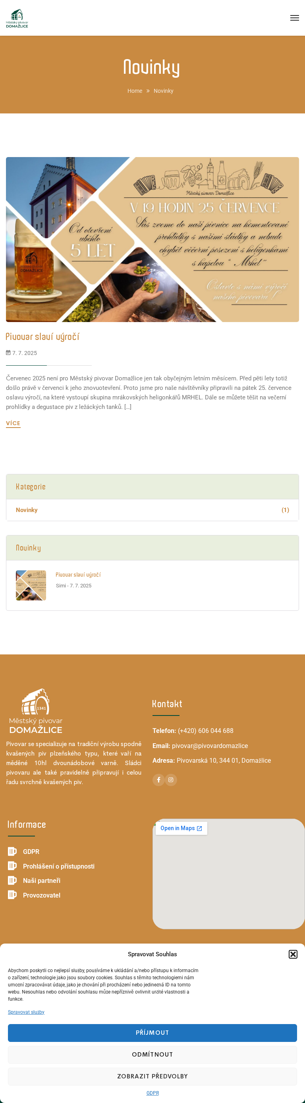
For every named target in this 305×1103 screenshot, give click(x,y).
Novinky (152, 510)
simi (61, 586)
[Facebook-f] (158, 780)
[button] (293, 954)
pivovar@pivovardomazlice (210, 746)
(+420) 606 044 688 (206, 731)
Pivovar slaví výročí (43, 336)
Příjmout (152, 1032)
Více (14, 423)
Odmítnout (152, 1054)
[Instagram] (171, 780)
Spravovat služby (26, 1012)
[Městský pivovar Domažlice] (17, 18)
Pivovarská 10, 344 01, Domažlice (224, 760)
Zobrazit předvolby (152, 1076)
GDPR (153, 1093)
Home (134, 91)
